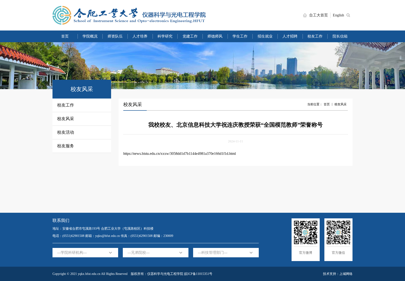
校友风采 (340, 104)
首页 (327, 104)
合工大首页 (318, 15)
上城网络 (345, 274)
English (338, 15)
